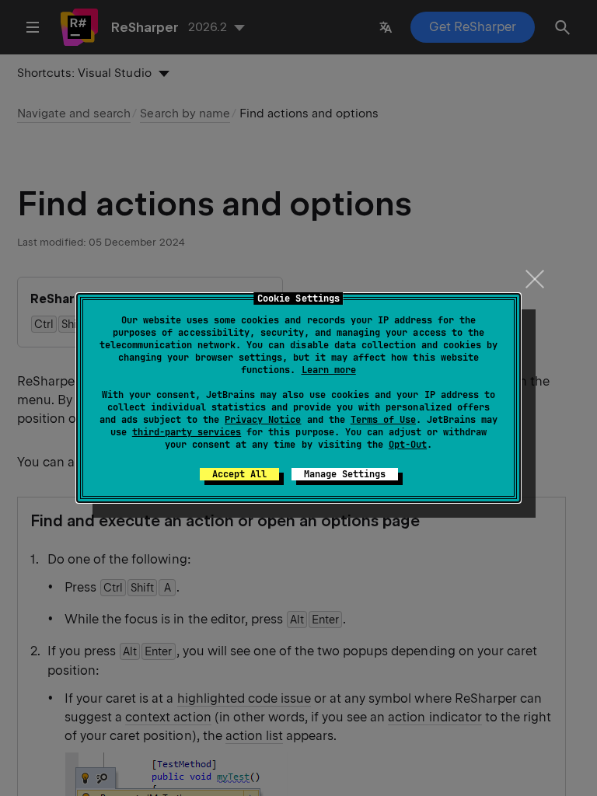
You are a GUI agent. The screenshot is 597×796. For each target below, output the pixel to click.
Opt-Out (408, 444)
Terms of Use (383, 420)
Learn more (329, 370)
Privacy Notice (263, 420)
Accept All (239, 474)
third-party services (186, 432)
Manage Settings (345, 474)
